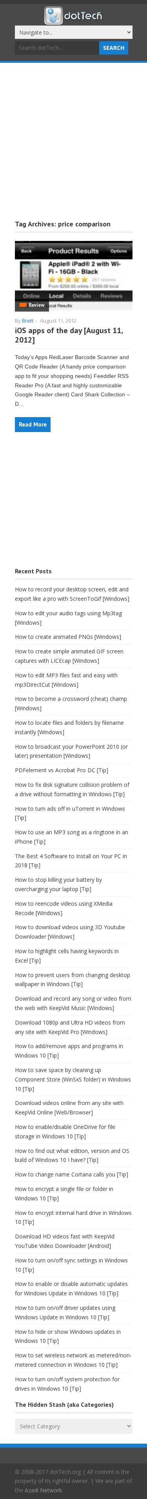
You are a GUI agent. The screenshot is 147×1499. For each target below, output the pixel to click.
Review (36, 305)
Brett (27, 320)
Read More (33, 424)
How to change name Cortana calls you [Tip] (71, 1174)
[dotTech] (73, 21)
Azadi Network (43, 1490)
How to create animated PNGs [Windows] (68, 636)
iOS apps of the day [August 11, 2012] (69, 335)
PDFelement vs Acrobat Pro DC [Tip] (61, 770)
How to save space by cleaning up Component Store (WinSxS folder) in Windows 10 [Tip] (73, 1079)
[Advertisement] (73, 140)
